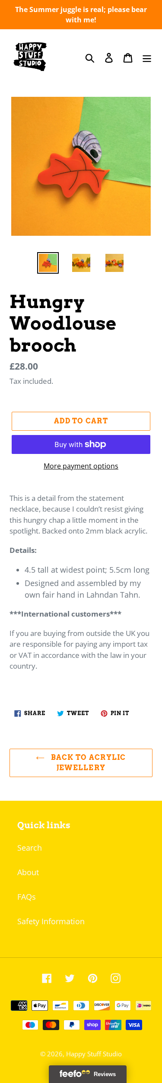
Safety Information (51, 921)
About (28, 872)
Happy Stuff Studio (94, 1053)
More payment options (81, 466)
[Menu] (146, 57)
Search (29, 847)
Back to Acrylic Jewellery (87, 762)
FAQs (26, 897)
